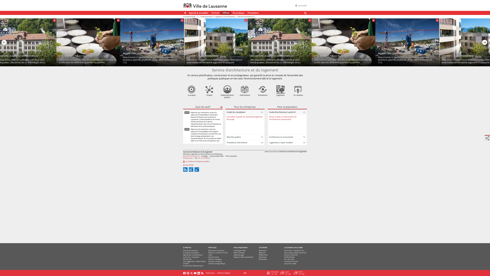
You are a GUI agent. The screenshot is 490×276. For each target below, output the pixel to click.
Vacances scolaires (215, 261)
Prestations (253, 13)
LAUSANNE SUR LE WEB (293, 247)
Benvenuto (263, 257)
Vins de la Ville (289, 259)
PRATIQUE (212, 247)
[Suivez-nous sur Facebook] (184, 273)
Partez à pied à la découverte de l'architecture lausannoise (283, 118)
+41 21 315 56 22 (204, 158)
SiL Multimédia (289, 257)
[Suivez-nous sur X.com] (191, 273)
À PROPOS (187, 247)
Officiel (225, 13)
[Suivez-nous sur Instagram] (188, 273)
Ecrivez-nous (188, 158)
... (199, 16)
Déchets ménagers (215, 259)
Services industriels (291, 255)
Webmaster (210, 273)
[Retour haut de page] (245, 273)
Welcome (262, 253)
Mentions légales (224, 273)
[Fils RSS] (203, 273)
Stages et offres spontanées (244, 257)
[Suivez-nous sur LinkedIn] (198, 273)
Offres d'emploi (239, 253)
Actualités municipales (191, 253)
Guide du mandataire (236, 112)
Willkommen (263, 255)
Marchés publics (234, 137)
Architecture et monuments (281, 137)
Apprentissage (239, 255)
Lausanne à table (290, 263)
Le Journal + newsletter (191, 257)
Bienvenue (262, 250)
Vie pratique (238, 13)
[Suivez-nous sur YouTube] (195, 273)
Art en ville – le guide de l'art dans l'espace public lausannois (295, 251)
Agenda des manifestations (193, 255)
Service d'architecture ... (247, 16)
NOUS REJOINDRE (240, 247)
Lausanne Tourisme (291, 261)
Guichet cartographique (216, 263)
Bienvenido (263, 259)
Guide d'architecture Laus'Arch (282, 112)
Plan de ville (187, 259)
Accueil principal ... (190, 16)
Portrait (215, 13)
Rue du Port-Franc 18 (191, 156)
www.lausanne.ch (286, 151)
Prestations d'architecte (237, 142)
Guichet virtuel (213, 257)
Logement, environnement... (225, 16)
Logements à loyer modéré (281, 142)
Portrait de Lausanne (190, 250)
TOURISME (263, 247)
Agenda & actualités (198, 13)
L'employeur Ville (240, 250)
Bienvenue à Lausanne (216, 250)
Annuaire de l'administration (193, 266)
